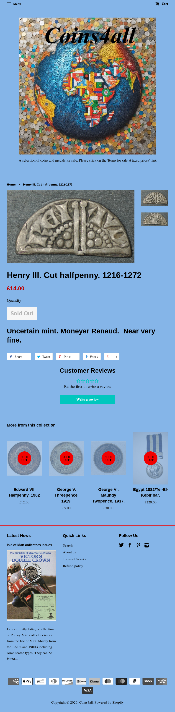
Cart (164, 4)
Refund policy (73, 565)
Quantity (14, 300)
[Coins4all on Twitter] (121, 545)
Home (11, 184)
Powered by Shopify (109, 702)
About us (69, 552)
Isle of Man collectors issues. (30, 545)
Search (68, 545)
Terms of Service (75, 559)
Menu (16, 3)
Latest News (19, 535)
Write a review (87, 399)
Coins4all (86, 702)
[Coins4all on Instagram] (146, 545)
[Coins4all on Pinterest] (138, 545)
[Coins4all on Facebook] (129, 545)
